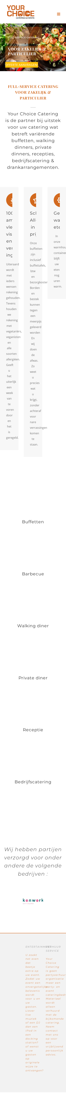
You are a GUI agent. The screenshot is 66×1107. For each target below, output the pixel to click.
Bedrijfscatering (33, 781)
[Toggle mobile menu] (59, 14)
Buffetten (33, 521)
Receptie (33, 729)
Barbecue (33, 573)
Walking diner (33, 625)
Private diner (33, 677)
